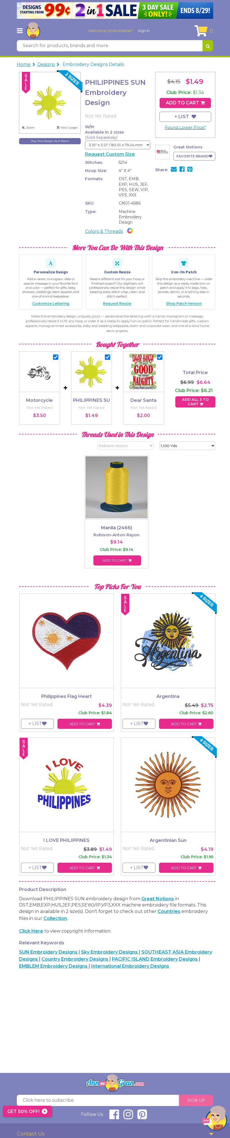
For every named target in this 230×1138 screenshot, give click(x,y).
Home (24, 64)
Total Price (195, 372)
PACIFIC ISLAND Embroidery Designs (155, 959)
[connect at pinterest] (142, 1116)
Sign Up (196, 1100)
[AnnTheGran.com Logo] (33, 30)
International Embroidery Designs (130, 966)
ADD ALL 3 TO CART (195, 401)
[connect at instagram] (128, 1116)
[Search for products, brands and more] (208, 45)
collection (55, 918)
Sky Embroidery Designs (110, 952)
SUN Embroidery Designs (49, 952)
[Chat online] (214, 1119)
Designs (46, 64)
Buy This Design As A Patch (50, 141)
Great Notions (157, 898)
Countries (169, 911)
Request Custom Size (110, 154)
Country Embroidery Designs (75, 959)
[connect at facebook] (114, 1116)
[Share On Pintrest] (189, 169)
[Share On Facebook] (182, 169)
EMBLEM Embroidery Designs (54, 966)
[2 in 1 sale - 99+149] (115, 10)
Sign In (144, 30)
